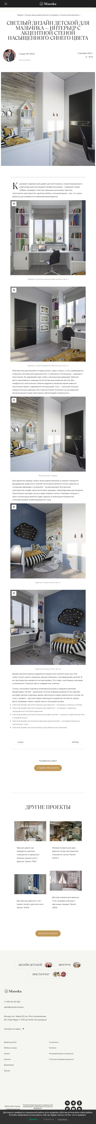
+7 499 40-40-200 (12, 1001)
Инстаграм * (41, 974)
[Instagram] (79, 1109)
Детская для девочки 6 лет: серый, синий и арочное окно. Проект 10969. (30, 904)
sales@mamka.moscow (14, 1007)
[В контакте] (67, 1103)
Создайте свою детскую (48, 768)
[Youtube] (67, 1109)
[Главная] (48, 4)
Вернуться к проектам (48, 933)
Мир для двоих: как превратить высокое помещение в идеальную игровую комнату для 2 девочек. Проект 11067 (28, 854)
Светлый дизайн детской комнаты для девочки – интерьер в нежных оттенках (47, 704)
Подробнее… (63, 1119)
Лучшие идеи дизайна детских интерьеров (42, 15)
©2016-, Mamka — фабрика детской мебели (12, 1109)
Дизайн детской (30, 965)
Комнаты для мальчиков (69, 15)
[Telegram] (73, 1103)
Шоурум (64, 965)
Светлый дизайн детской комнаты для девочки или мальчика (39, 727)
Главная (20, 15)
